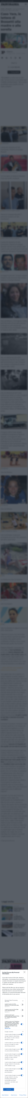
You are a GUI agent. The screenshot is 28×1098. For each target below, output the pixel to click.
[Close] (24, 972)
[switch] (22, 1004)
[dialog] (14, 1034)
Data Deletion (5, 1095)
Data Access (14, 1095)
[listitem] (14, 1001)
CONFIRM (8, 1089)
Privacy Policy (22, 1095)
